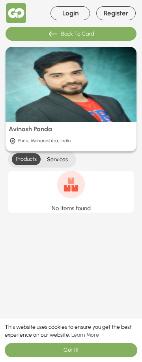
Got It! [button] (71, 350)
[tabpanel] (71, 192)
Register (116, 13)
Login (70, 13)
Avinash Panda (30, 129)
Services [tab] (57, 159)
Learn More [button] (85, 335)
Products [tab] (26, 159)
